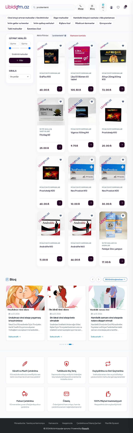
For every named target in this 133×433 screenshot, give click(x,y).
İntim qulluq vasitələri (44, 23)
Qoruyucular (105, 23)
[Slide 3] (63, 344)
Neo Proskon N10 (79, 190)
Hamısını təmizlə (78, 35)
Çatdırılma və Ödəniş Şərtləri (89, 423)
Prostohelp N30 (47, 190)
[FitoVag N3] (59, 147)
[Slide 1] (60, 344)
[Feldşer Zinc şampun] (122, 261)
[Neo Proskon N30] (122, 203)
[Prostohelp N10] (122, 144)
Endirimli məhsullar (20, 54)
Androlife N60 (78, 246)
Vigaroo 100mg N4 (80, 132)
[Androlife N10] (59, 258)
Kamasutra (53, 423)
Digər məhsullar (61, 18)
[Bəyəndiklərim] (118, 7)
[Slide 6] (70, 344)
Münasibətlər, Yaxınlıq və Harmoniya (29, 423)
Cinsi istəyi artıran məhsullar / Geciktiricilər (28, 18)
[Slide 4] (65, 344)
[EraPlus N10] (59, 89)
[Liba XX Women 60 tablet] (90, 89)
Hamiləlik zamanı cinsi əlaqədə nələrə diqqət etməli (107, 319)
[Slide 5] (67, 344)
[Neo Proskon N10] (90, 203)
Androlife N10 (46, 246)
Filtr (21, 60)
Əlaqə (81, 9)
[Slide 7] (72, 344)
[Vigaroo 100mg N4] (90, 144)
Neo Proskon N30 (110, 190)
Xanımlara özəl (34, 28)
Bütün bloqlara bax (114, 279)
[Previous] (92, 279)
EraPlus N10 (45, 76)
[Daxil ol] (111, 7)
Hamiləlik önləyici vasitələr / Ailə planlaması (94, 18)
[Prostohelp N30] (59, 203)
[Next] (98, 279)
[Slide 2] (61, 344)
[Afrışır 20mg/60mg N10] (122, 89)
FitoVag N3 (45, 135)
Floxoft (85, 428)
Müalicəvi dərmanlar (85, 23)
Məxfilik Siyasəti (112, 423)
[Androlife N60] (90, 258)
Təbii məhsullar (15, 28)
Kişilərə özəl (64, 23)
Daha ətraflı (13, 337)
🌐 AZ (103, 5)
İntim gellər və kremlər (18, 23)
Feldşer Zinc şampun (112, 249)
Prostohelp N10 (109, 132)
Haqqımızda (67, 423)
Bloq (92, 9)
